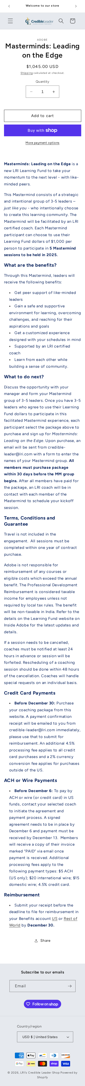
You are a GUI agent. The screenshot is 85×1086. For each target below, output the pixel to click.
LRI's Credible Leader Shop (40, 1072)
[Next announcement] (76, 6)
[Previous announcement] (9, 6)
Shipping (27, 72)
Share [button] (45, 940)
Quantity (43, 81)
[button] (10, 21)
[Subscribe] (69, 986)
